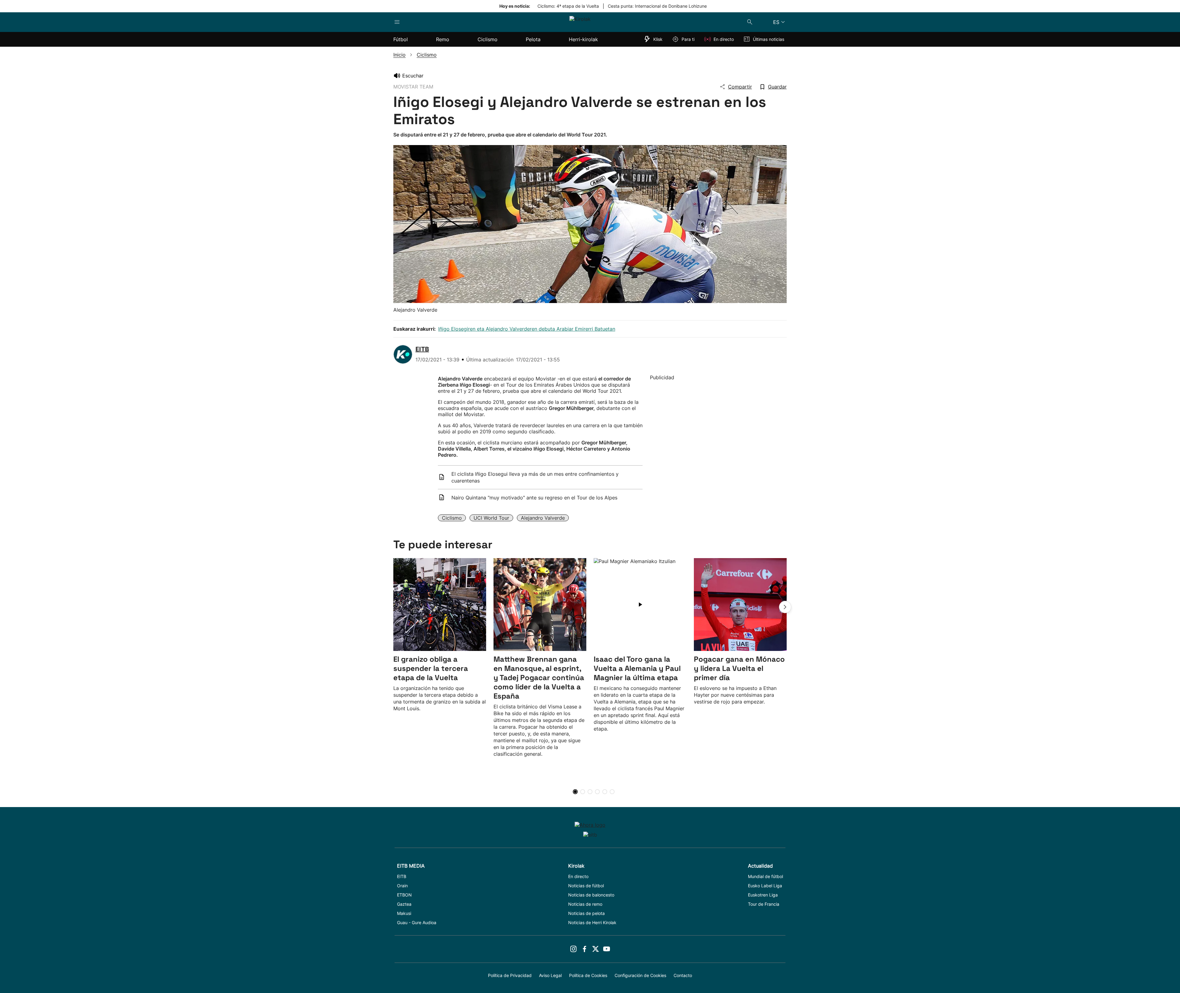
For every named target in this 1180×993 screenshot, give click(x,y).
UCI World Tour (491, 518)
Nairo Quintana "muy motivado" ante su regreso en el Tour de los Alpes (534, 498)
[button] (785, 607)
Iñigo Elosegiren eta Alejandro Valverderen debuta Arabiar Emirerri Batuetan (526, 329)
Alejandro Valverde (543, 518)
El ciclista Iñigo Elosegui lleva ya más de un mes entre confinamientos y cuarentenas (535, 477)
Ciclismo (452, 518)
